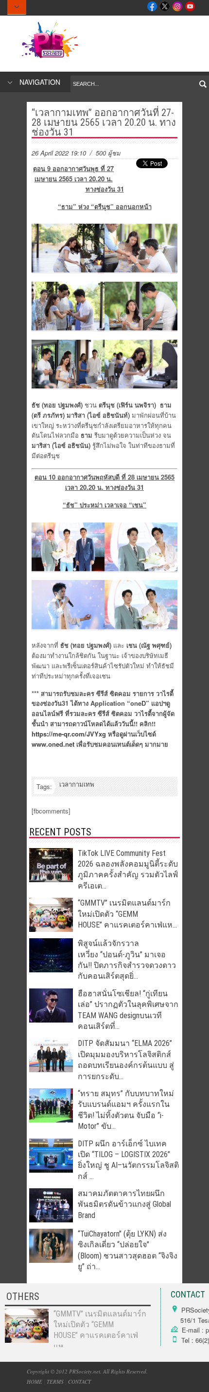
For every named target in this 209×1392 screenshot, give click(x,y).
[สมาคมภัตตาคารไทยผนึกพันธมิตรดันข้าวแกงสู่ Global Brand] (51, 1219)
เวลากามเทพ (76, 784)
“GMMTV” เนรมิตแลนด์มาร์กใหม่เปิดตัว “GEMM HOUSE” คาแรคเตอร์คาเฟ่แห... (127, 913)
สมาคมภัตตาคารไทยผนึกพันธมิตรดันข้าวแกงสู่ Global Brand (124, 1204)
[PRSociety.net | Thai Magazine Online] (50, 58)
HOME (34, 1381)
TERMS (55, 1381)
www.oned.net (53, 744)
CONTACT (79, 1381)
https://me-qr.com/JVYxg (69, 733)
